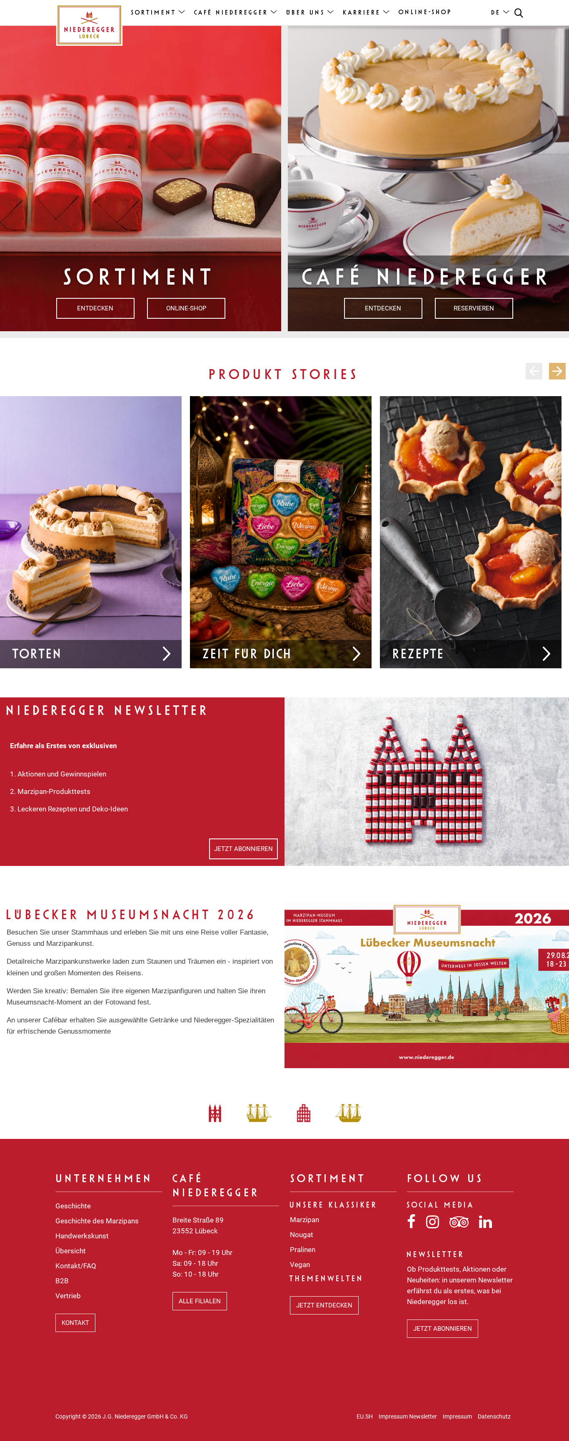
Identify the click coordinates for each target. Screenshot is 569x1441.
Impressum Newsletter (408, 1416)
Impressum (457, 1416)
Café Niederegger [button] (232, 13)
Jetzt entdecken (324, 1305)
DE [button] (496, 13)
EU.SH (365, 1416)
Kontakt (75, 1323)
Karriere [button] (362, 13)
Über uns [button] (306, 13)
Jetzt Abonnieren (243, 849)
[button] (518, 12)
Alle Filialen (200, 1301)
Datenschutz (494, 1416)
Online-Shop (425, 12)
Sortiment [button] (154, 13)
